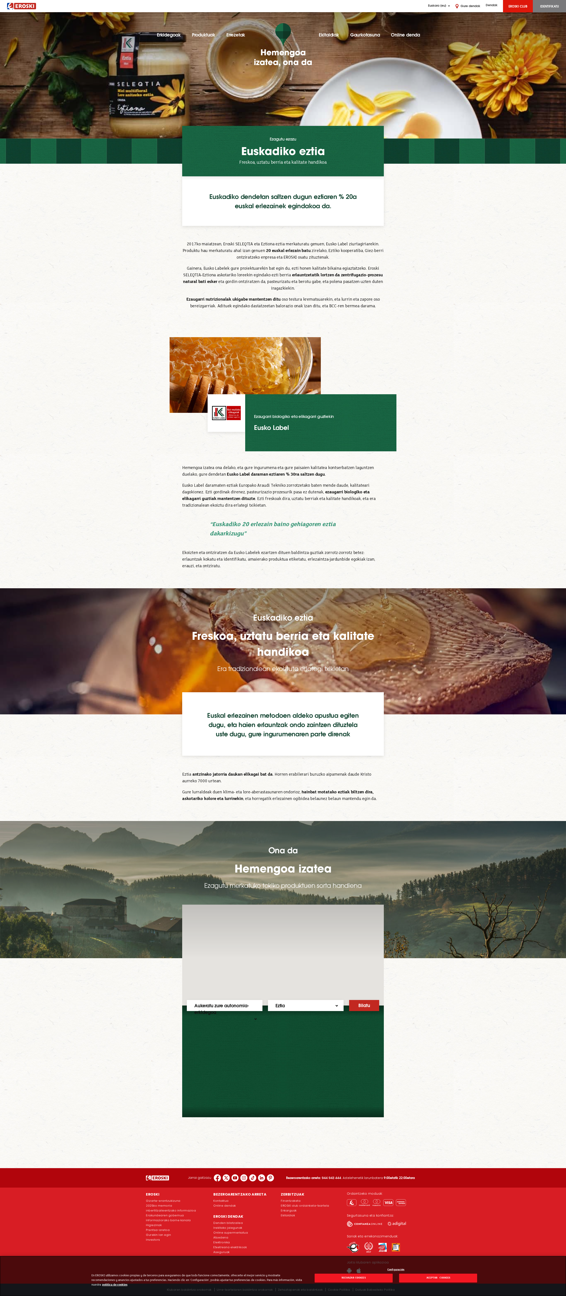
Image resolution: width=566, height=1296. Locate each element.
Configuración (396, 1269)
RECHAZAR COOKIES (354, 1278)
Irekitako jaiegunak (227, 1228)
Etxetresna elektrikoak (230, 1247)
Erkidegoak (169, 35)
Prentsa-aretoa (158, 1230)
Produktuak (203, 35)
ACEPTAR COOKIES (438, 1278)
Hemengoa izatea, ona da (283, 57)
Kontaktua (221, 1201)
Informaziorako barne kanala (168, 1220)
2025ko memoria (159, 1206)
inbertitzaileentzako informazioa (171, 1210)
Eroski (21, 6)
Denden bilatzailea (228, 1223)
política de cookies (114, 1284)
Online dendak (224, 1206)
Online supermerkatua (230, 1233)
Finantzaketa (290, 1201)
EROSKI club (518, 6)
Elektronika (221, 1242)
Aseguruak (221, 1252)
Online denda (405, 35)
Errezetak (235, 35)
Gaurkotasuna (365, 35)
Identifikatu (549, 6)
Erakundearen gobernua (165, 1215)
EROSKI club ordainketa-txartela (305, 1206)
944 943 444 (331, 1178)
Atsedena (220, 1237)
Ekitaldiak (329, 35)
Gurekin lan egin (158, 1235)
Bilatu (364, 1005)
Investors (153, 1240)
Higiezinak (154, 1225)
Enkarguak (289, 1210)
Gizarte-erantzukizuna (163, 1201)
